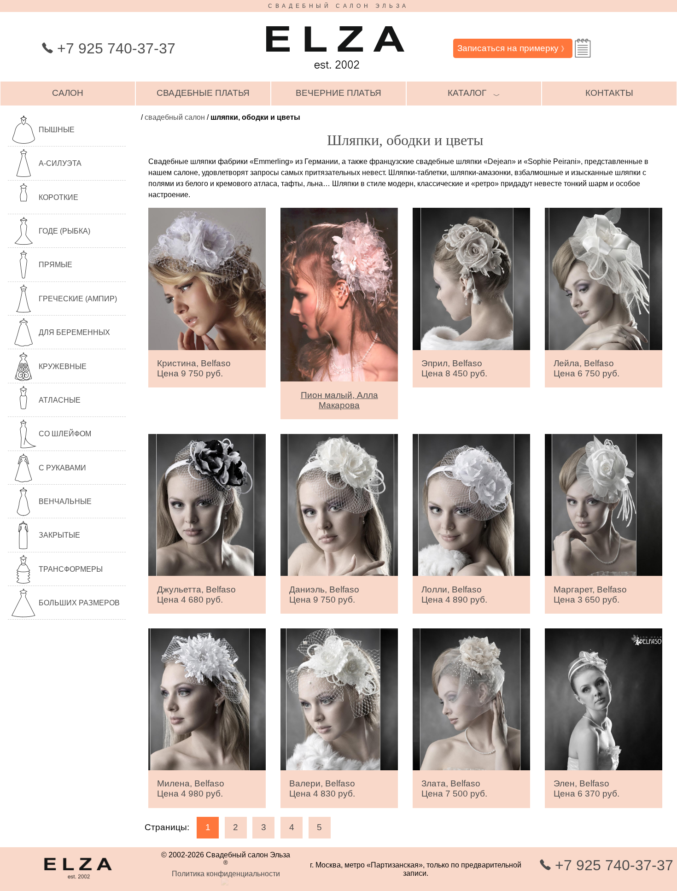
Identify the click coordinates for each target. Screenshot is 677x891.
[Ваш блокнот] (582, 48)
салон (67, 93)
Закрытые (59, 535)
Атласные (60, 400)
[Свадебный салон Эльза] (335, 73)
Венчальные (65, 501)
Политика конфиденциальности (226, 874)
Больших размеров (79, 603)
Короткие (58, 197)
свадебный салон (175, 117)
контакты (609, 93)
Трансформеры (71, 569)
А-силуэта (60, 163)
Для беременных (74, 332)
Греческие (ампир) (78, 299)
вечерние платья (338, 93)
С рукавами (62, 468)
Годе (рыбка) (64, 231)
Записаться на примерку (512, 48)
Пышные (57, 130)
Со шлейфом (65, 434)
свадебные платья (203, 93)
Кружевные (63, 366)
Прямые (55, 265)
